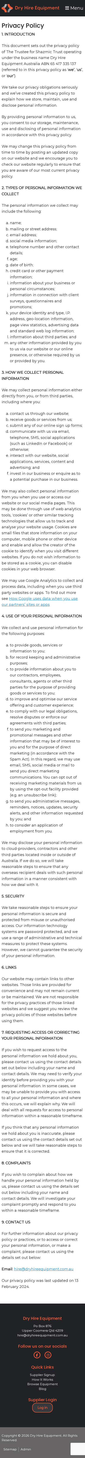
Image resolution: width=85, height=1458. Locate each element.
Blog (42, 1389)
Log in (42, 1408)
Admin (26, 1449)
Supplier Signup (42, 1375)
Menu (76, 8)
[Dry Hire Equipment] (30, 7)
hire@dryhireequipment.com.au (43, 1269)
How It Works (42, 1380)
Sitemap (10, 1449)
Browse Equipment (42, 1384)
